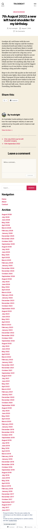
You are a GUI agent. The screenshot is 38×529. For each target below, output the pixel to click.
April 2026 (6, 225)
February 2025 (7, 263)
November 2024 (8, 271)
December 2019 (8, 429)
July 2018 (5, 475)
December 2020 (8, 397)
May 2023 (5, 319)
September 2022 (8, 341)
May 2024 (5, 287)
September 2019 (8, 438)
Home (4, 199)
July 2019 (5, 443)
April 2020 (6, 419)
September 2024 (8, 276)
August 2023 (7, 311)
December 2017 (8, 494)
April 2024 (6, 290)
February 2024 (7, 295)
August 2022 (7, 343)
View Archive (7, 130)
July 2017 (5, 507)
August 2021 (6, 376)
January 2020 (7, 427)
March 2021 (6, 389)
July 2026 (5, 217)
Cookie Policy (13, 520)
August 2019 (6, 440)
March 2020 (6, 421)
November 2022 (8, 335)
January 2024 (7, 298)
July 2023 (5, 314)
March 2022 (6, 357)
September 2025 (8, 244)
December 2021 (8, 365)
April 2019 (6, 451)
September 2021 (8, 373)
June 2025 (6, 252)
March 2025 (6, 260)
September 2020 (8, 405)
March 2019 (6, 454)
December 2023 (8, 300)
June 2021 (6, 381)
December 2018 (8, 462)
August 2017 (6, 505)
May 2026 (5, 222)
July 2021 (5, 378)
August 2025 (7, 247)
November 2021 (8, 368)
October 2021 (7, 370)
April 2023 (6, 322)
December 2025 (8, 236)
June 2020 (6, 413)
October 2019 (7, 435)
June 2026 (6, 220)
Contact (5, 204)
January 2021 (7, 394)
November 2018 (8, 464)
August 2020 (7, 408)
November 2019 (8, 432)
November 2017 (8, 497)
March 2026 (6, 228)
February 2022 (7, 360)
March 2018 (6, 486)
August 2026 (7, 214)
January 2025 (7, 265)
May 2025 (5, 255)
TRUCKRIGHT (18, 4)
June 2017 (6, 510)
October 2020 (7, 403)
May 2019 (5, 448)
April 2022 (6, 354)
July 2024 (5, 282)
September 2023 (8, 308)
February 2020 (7, 424)
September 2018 (8, 470)
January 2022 (7, 362)
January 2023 (7, 330)
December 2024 (8, 268)
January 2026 (7, 233)
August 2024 (7, 279)
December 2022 (8, 333)
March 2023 (6, 325)
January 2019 (7, 459)
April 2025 (6, 257)
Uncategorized (19, 12)
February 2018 (7, 489)
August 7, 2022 (26, 28)
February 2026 (7, 231)
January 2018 (7, 491)
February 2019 (7, 456)
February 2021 (7, 392)
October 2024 (7, 274)
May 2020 (6, 416)
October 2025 (7, 241)
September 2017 (8, 502)
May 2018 (5, 481)
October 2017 (7, 499)
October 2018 (7, 467)
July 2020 (6, 411)
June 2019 (6, 446)
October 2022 (7, 338)
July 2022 (5, 346)
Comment (30, 175)
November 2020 (8, 400)
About (4, 202)
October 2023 (7, 306)
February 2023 (7, 327)
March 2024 (6, 292)
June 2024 (6, 284)
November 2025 (8, 239)
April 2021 (6, 386)
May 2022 (5, 351)
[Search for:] (13, 188)
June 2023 (6, 317)
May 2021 (5, 384)
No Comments (20, 31)
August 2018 (6, 472)
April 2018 (6, 483)
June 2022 (6, 349)
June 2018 (6, 478)
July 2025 (5, 249)
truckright (14, 28)
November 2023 (8, 303)
